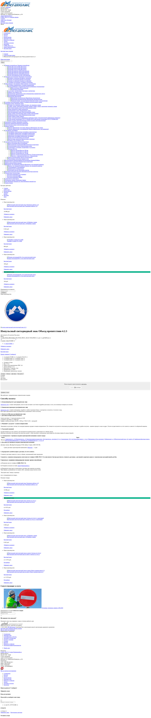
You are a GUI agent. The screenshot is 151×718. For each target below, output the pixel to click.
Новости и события (9, 40)
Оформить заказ (5, 712)
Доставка (14, 373)
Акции (5, 41)
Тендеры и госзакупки (10, 638)
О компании (7, 33)
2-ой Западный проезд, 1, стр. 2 (79, 439)
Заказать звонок (14, 17)
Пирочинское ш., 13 (21, 439)
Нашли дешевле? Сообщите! (8, 354)
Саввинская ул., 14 (10, 439)
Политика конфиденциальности (12, 645)
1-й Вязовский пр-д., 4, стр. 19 (35, 440)
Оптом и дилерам (8, 639)
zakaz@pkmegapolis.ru (6, 15)
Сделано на (72, 387)
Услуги (6, 35)
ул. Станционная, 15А (65, 439)
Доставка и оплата (9, 43)
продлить (83, 384)
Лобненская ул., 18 (110, 439)
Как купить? (20, 373)
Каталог (6, 34)
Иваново (30, 447)
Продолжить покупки (16, 712)
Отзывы (3, 373)
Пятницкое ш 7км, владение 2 (96, 439)
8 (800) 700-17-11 (5, 17)
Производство (7, 38)
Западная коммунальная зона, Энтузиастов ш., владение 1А (43, 439)
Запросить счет (5, 404)
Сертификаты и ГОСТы (10, 637)
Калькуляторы (7, 37)
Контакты (6, 44)
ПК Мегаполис (12, 627)
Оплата (8, 373)
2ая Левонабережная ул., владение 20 (17, 440)
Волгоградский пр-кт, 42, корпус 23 (124, 439)
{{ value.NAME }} (9, 343)
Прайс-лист (7, 648)
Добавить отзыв (5, 392)
